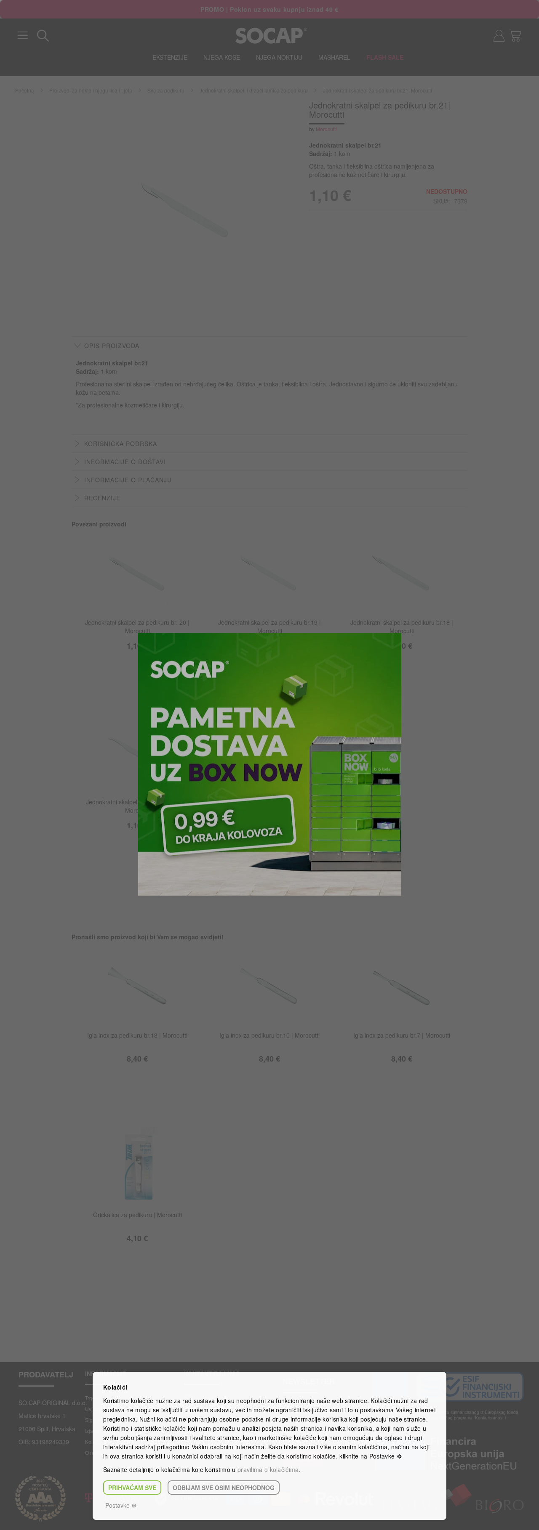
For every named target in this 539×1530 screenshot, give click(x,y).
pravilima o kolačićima (268, 1469)
